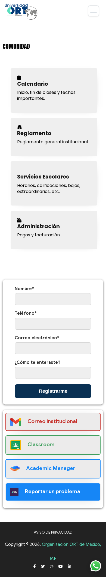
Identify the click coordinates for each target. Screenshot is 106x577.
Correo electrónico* (37, 338)
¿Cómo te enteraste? (37, 362)
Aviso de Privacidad (53, 532)
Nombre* (24, 289)
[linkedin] (70, 566)
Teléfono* (26, 313)
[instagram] (52, 566)
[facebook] (34, 566)
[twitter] (43, 566)
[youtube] (60, 566)
